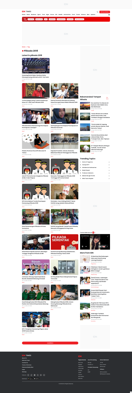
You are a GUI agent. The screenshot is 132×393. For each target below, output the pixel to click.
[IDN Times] (26, 11)
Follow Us (24, 375)
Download (24, 378)
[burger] (109, 15)
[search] (97, 12)
